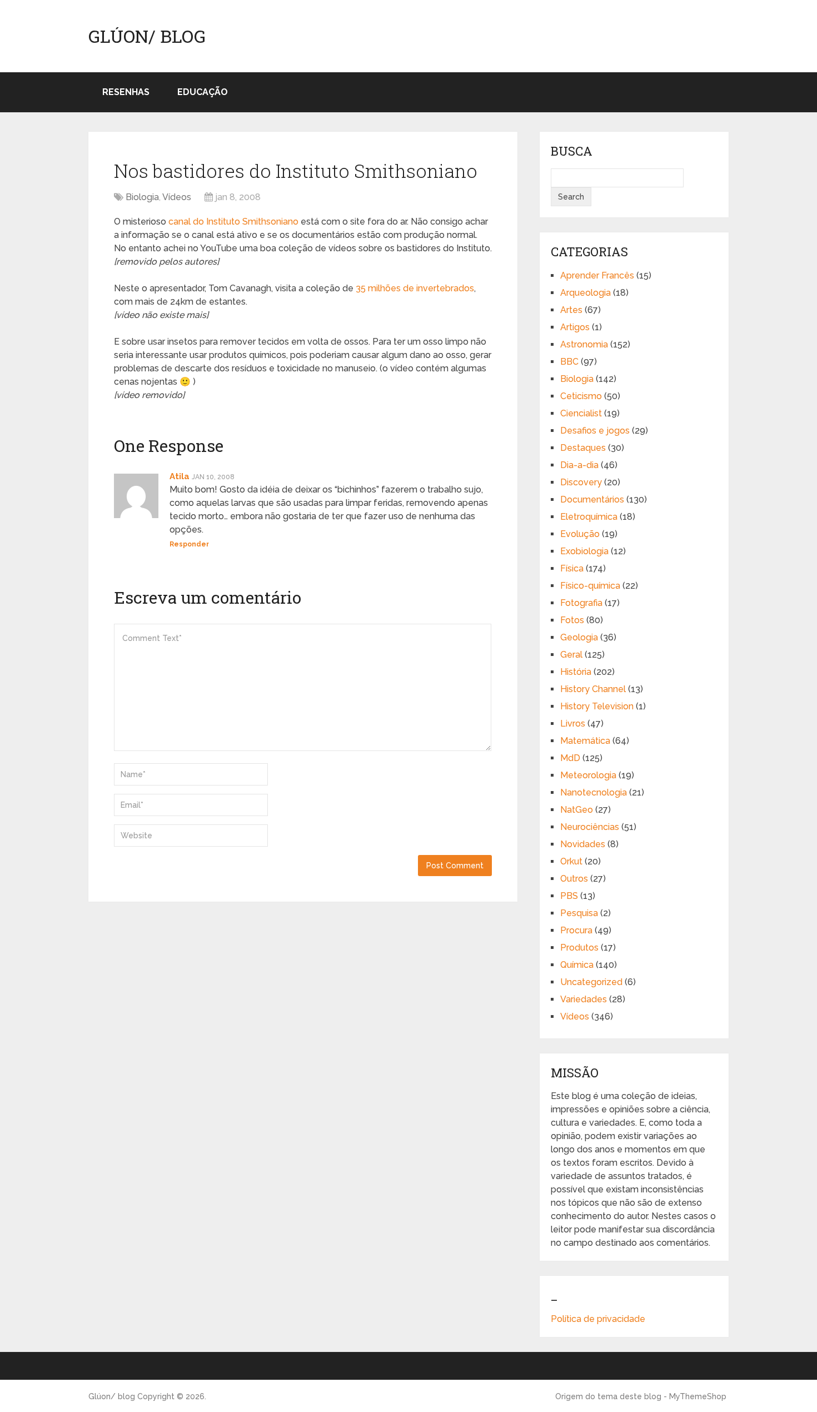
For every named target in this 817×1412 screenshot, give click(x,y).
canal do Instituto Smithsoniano (233, 221)
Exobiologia (584, 551)
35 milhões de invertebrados (415, 288)
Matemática (585, 740)
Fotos (572, 620)
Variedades (583, 999)
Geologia (579, 637)
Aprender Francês (597, 275)
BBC (569, 361)
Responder (189, 544)
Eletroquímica (588, 516)
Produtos (579, 947)
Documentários (592, 499)
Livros (572, 723)
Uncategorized (591, 982)
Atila (180, 476)
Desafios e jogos (595, 430)
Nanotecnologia (593, 792)
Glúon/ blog (147, 36)
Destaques (583, 448)
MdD (570, 758)
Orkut (571, 861)
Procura (576, 930)
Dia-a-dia (579, 465)
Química (577, 964)
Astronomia (584, 344)
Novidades (582, 844)
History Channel (593, 689)
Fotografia (581, 603)
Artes (571, 310)
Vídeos (176, 197)
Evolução (580, 534)
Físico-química (590, 585)
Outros (574, 878)
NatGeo (576, 809)
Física (572, 568)
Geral (571, 654)
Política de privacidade (598, 1319)
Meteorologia (588, 775)
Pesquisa (579, 913)
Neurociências (589, 827)
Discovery (581, 482)
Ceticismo (581, 396)
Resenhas (126, 92)
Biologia (142, 197)
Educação (202, 92)
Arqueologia (585, 292)
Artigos (575, 327)
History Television (597, 706)
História (575, 672)
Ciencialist (581, 413)
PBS (569, 896)
